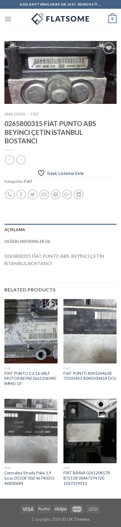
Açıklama (14, 229)
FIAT (35, 114)
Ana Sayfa (14, 114)
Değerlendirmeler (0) (27, 241)
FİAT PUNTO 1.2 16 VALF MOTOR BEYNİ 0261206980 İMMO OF (30, 378)
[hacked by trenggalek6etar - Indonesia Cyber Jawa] (60, 19)
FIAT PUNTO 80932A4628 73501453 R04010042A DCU (89, 376)
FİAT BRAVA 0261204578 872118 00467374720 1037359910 (86, 478)
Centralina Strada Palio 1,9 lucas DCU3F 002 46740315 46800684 (29, 478)
